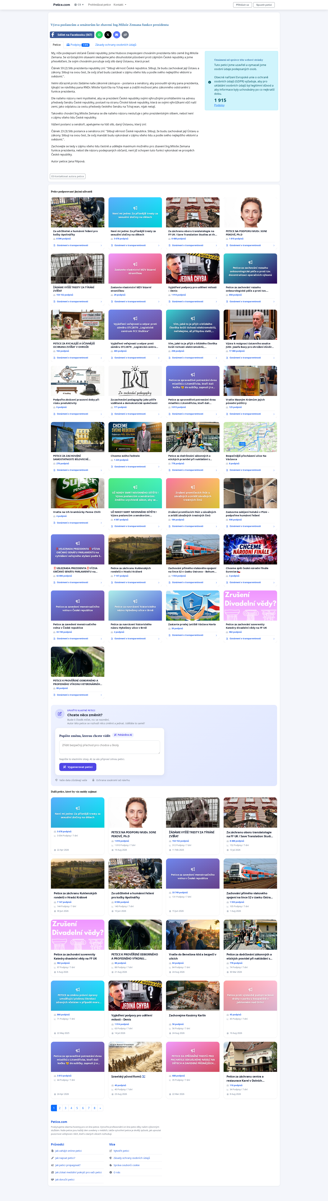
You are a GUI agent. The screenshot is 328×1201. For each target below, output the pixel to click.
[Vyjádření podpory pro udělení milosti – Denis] (193, 279)
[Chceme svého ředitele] (135, 446)
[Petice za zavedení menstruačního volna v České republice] (77, 616)
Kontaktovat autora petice (69, 176)
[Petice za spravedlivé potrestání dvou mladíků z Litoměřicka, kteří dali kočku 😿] (193, 392)
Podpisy (79, 45)
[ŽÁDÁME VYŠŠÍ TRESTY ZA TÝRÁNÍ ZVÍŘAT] (77, 279)
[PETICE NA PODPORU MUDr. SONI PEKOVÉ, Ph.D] (250, 223)
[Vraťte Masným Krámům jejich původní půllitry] (250, 392)
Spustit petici (264, 4)
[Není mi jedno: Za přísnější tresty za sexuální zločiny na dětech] (135, 223)
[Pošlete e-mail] (116, 34)
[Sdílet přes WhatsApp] (99, 34)
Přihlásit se (242, 4)
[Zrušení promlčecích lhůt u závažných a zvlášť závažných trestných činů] (193, 504)
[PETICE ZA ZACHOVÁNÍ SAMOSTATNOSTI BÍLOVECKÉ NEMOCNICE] (77, 448)
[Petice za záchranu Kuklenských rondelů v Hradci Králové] (135, 560)
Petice (57, 45)
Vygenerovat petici (80, 767)
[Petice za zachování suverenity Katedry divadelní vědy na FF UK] (250, 616)
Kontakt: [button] (119, 4)
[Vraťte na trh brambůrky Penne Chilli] (77, 502)
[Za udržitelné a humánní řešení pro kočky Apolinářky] (77, 223)
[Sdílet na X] (108, 34)
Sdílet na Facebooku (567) (75, 35)
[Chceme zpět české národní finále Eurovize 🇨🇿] (250, 560)
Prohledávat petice (99, 4)
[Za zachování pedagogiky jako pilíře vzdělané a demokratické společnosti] (135, 392)
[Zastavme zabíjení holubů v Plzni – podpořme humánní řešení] (250, 504)
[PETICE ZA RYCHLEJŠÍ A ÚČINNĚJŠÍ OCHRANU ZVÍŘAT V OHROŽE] (77, 336)
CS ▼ (81, 4)
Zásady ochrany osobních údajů (115, 45)
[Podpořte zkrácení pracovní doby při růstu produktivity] (77, 392)
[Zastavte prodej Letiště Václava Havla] (193, 614)
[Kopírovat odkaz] (125, 34)
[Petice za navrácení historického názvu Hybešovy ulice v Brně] (135, 616)
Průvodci (57, 1144)
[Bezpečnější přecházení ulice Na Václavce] (250, 448)
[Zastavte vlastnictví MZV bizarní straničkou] (135, 279)
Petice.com (61, 5)
